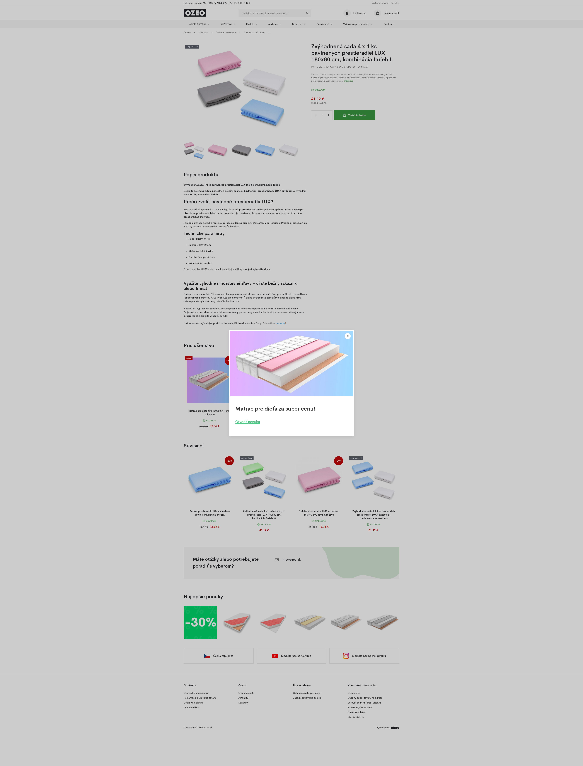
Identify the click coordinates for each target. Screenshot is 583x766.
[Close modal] (348, 336)
